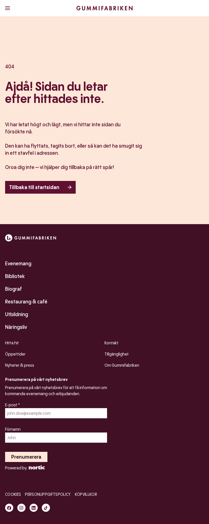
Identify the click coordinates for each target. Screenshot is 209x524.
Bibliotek (15, 276)
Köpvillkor (86, 494)
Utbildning (16, 314)
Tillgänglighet (116, 354)
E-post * (12, 405)
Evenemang (18, 263)
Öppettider (15, 354)
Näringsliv (16, 327)
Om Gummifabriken (121, 365)
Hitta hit (12, 343)
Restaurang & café (26, 302)
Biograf (13, 289)
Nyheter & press (19, 365)
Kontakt (111, 343)
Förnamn (13, 429)
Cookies (13, 494)
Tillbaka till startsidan (34, 187)
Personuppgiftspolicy (48, 494)
